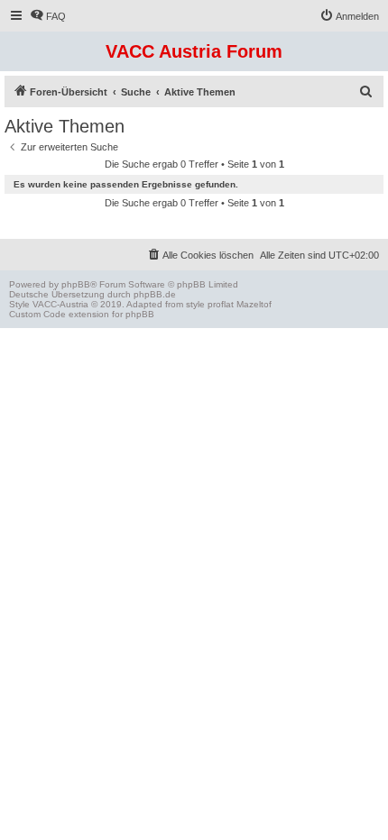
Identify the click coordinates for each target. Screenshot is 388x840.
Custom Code (37, 314)
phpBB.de (155, 294)
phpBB (75, 284)
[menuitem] (48, 16)
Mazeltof (254, 304)
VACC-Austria (60, 304)
